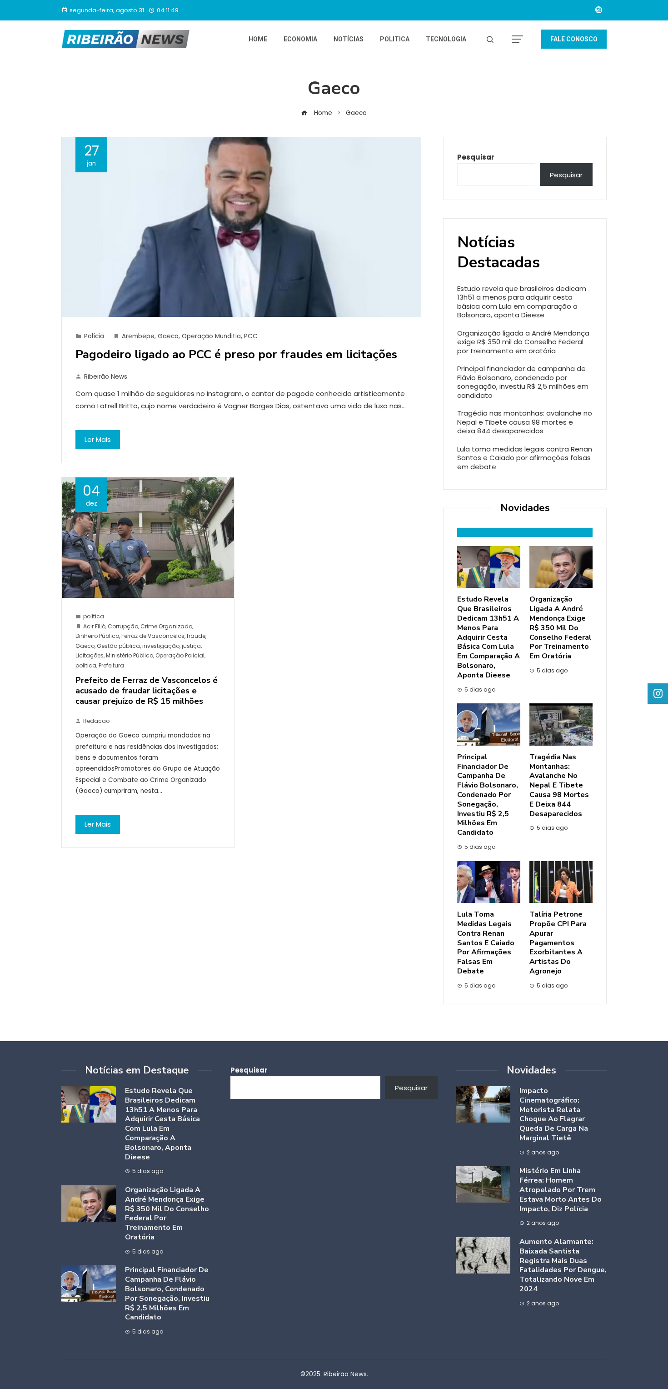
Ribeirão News (105, 376)
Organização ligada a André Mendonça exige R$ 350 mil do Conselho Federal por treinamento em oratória (523, 342)
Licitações (89, 655)
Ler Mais (98, 439)
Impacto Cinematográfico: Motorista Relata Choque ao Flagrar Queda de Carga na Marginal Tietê (553, 1114)
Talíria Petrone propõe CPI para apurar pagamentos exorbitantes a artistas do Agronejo (558, 942)
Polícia (94, 336)
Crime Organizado (166, 626)
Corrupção (123, 626)
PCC (251, 336)
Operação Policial (179, 655)
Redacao (96, 721)
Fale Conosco (574, 39)
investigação (160, 646)
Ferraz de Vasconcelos (152, 636)
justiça (191, 646)
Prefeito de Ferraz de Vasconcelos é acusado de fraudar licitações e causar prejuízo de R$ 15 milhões (146, 691)
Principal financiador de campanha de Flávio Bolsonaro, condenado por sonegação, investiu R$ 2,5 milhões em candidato (522, 382)
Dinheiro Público (97, 636)
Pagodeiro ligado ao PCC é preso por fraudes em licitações (236, 354)
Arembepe (138, 336)
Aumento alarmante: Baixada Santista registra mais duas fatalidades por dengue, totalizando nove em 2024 (563, 1265)
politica (93, 616)
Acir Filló (94, 626)
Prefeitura (111, 665)
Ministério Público (129, 655)
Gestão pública (118, 646)
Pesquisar (475, 157)
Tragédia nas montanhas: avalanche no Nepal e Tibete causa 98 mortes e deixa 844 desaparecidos (524, 422)
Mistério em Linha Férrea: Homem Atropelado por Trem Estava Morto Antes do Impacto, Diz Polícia (560, 1189)
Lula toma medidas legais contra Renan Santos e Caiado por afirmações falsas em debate (524, 457)
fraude (196, 636)
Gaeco (168, 336)
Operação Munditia (211, 336)
